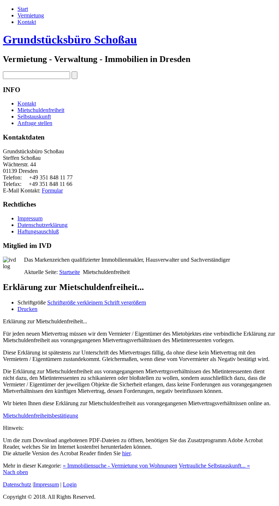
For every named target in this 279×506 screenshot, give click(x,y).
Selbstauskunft (34, 116)
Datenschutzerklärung (42, 225)
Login (70, 484)
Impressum (30, 218)
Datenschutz (17, 484)
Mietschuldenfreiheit (40, 110)
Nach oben (15, 472)
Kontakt (26, 22)
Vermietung (30, 15)
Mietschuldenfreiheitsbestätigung (40, 415)
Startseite (69, 272)
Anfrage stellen (34, 123)
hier (126, 453)
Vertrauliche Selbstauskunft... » (214, 466)
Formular (52, 190)
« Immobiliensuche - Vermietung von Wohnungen (120, 466)
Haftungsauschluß (38, 231)
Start (22, 9)
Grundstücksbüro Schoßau (70, 39)
